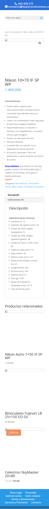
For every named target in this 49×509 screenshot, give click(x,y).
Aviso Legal (16, 492)
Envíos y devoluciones (23, 499)
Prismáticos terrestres (34, 186)
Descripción (13, 195)
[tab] (24, 195)
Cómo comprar (33, 495)
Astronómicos (16, 32)
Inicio (7, 32)
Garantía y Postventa (16, 502)
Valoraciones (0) (16, 199)
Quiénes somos (13, 495)
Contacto (36, 502)
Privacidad (30, 492)
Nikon (25, 32)
